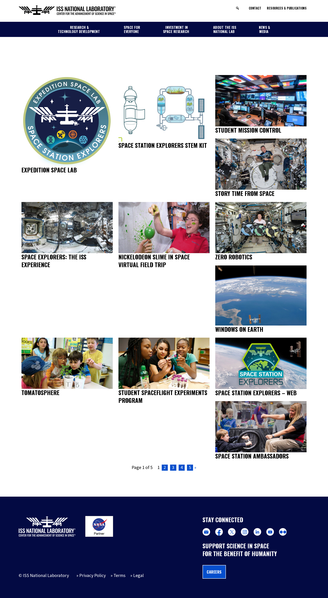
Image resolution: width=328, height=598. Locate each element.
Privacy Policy (92, 575)
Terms (119, 575)
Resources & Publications (287, 8)
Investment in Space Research (176, 29)
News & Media (264, 29)
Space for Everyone (132, 29)
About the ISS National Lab (224, 29)
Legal (138, 575)
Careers (214, 572)
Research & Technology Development (79, 29)
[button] (237, 8)
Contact (255, 8)
